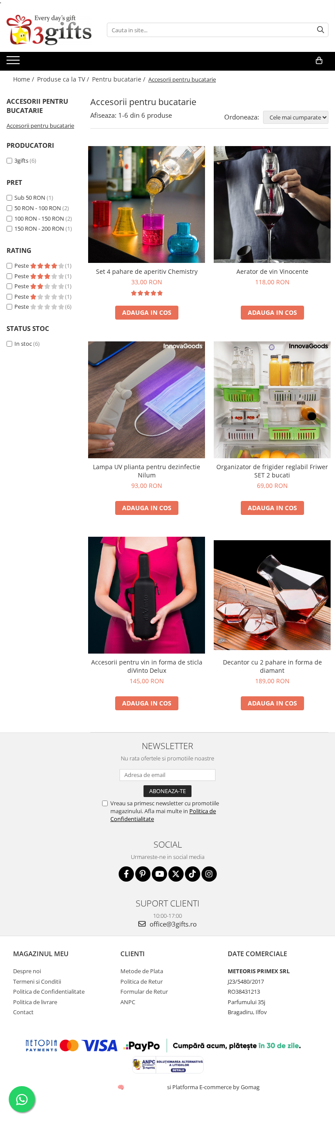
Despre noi (27, 971)
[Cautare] (320, 30)
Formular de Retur (144, 991)
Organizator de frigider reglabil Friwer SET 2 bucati (272, 471)
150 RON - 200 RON (39, 228)
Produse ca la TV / (64, 79)
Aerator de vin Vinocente (272, 271)
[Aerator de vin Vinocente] (272, 204)
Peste (22, 265)
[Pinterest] (142, 874)
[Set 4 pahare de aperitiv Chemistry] (146, 204)
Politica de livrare (35, 1002)
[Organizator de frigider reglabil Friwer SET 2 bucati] (272, 399)
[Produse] (14, 62)
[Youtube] (159, 874)
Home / (24, 79)
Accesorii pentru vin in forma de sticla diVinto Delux (146, 666)
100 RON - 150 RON (39, 218)
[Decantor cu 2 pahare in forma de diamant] (272, 595)
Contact (23, 1012)
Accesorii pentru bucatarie (40, 125)
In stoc (23, 344)
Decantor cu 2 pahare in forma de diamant (272, 666)
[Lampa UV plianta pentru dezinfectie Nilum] (146, 399)
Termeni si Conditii (37, 981)
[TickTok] (192, 874)
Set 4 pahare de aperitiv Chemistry (147, 271)
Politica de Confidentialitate (49, 991)
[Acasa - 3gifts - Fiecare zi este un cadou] (50, 30)
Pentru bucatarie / (119, 79)
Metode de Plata (141, 971)
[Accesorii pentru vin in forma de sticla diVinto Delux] (146, 595)
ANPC (127, 1002)
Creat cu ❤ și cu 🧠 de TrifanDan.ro (121, 1087)
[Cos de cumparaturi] (319, 60)
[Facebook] (126, 874)
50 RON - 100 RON (37, 208)
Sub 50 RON (29, 197)
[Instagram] (209, 874)
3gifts (21, 160)
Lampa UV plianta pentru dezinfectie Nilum (146, 471)
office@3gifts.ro (172, 924)
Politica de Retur (141, 981)
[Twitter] (176, 874)
